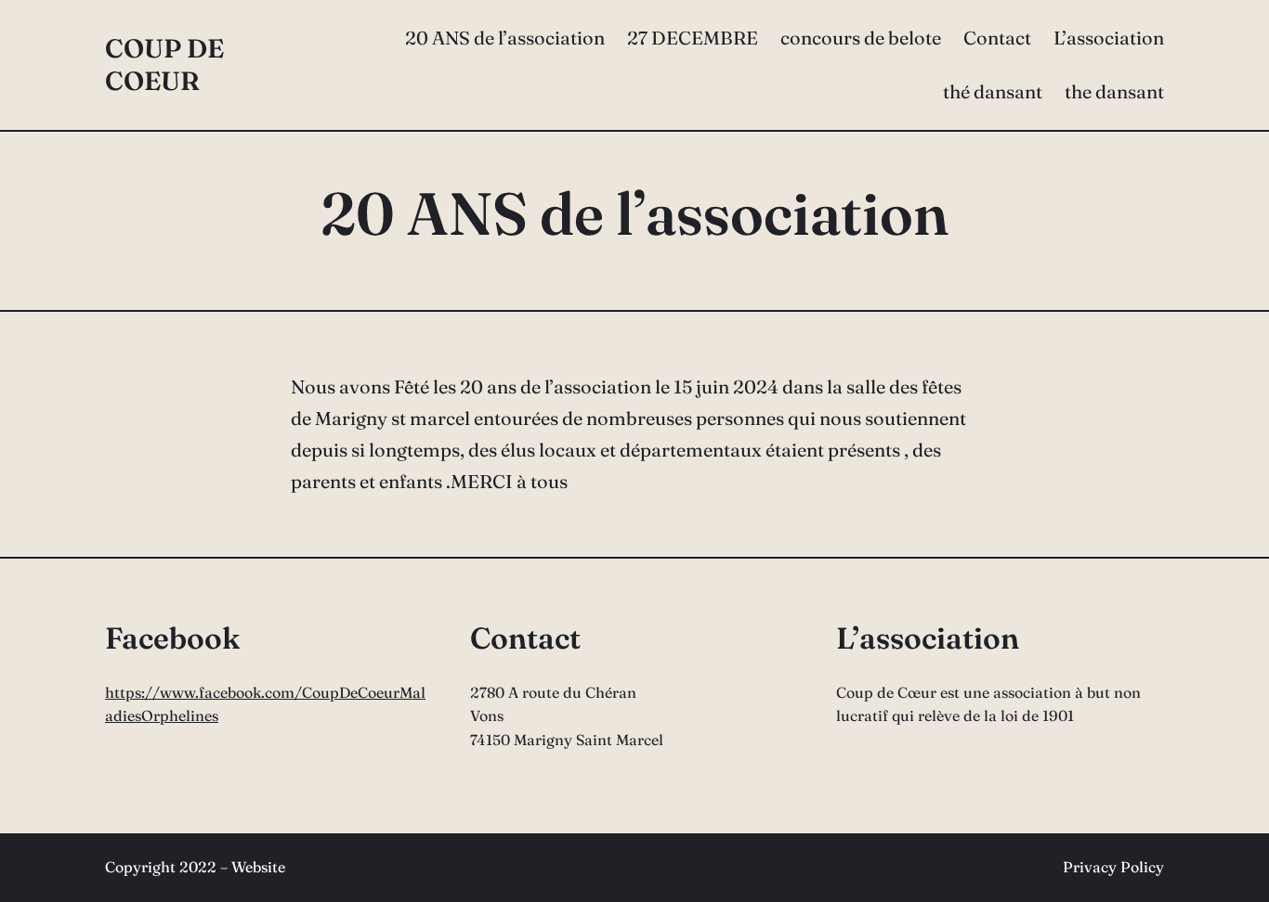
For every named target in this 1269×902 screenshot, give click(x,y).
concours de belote (860, 37)
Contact (997, 37)
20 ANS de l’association (505, 37)
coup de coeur (164, 64)
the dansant (1114, 91)
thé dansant (992, 91)
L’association (1108, 37)
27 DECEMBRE (692, 37)
